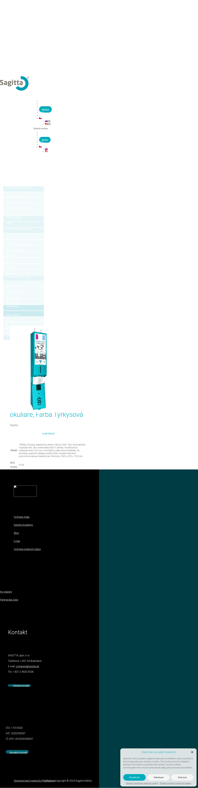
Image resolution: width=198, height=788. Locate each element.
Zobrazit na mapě (21, 685)
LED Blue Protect (46, 135)
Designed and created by (34, 780)
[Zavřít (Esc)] (195, 3)
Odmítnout (159, 777)
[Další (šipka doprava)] (193, 394)
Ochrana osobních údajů (27, 549)
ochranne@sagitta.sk (27, 666)
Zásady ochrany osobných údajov (175, 783)
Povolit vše (134, 777)
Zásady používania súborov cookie (142, 783)
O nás (17, 541)
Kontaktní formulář (18, 752)
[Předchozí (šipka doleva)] (5, 394)
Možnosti (182, 777)
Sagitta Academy (23, 524)
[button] (192, 752)
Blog (41, 142)
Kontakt (42, 144)
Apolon (45, 109)
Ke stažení (6, 591)
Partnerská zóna (9, 599)
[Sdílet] (188, 3)
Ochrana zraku (46, 133)
